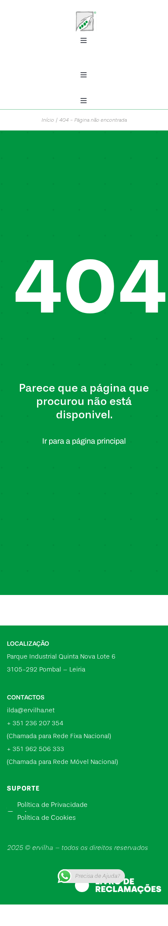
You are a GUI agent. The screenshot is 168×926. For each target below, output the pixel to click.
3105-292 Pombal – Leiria (46, 669)
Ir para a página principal (84, 441)
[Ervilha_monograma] (86, 10)
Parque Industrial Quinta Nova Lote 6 (61, 656)
